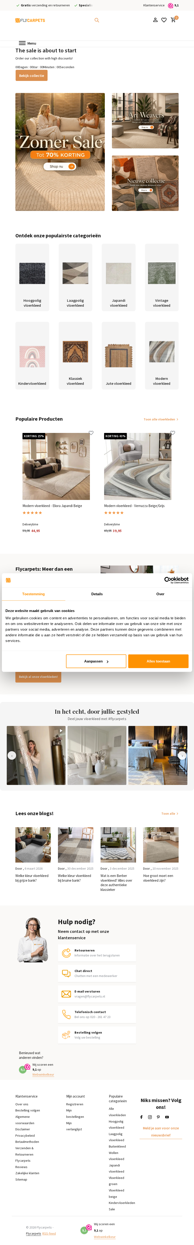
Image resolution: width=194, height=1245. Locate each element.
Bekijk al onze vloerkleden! (38, 677)
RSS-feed (49, 1233)
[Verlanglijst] (164, 20)
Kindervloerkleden (122, 1203)
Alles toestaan (158, 661)
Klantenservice (154, 5)
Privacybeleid (25, 1135)
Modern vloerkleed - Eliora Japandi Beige (52, 505)
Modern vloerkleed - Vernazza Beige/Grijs (134, 505)
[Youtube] (167, 1117)
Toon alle (168, 813)
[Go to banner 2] (145, 120)
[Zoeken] (96, 20)
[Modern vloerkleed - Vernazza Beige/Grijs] (138, 466)
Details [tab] (97, 594)
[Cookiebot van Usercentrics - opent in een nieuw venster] (168, 580)
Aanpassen (93, 661)
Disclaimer (22, 1129)
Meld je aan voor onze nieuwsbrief (161, 1131)
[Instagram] (150, 1117)
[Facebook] (141, 1117)
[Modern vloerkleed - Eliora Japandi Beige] (56, 466)
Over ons (21, 1104)
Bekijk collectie (31, 75)
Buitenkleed (117, 1146)
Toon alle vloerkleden (159, 419)
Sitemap (21, 1179)
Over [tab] (160, 594)
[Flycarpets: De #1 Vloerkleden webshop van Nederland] (30, 20)
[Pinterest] (158, 1117)
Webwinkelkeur (43, 1074)
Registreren (74, 1104)
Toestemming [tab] (33, 594)
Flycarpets (33, 1233)
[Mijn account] (155, 20)
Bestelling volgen (27, 1110)
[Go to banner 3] (145, 183)
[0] (172, 20)
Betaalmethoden (27, 1142)
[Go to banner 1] (60, 152)
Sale (112, 1209)
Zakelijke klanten (27, 1173)
